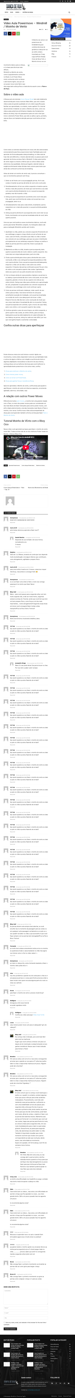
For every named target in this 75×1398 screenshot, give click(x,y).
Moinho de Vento (40, 465)
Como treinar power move (14, 374)
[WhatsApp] (18, 33)
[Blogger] (52, 1383)
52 (47, 29)
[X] (65, 1)
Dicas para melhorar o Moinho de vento (18, 371)
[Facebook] (60, 1)
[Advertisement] (17, 51)
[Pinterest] (14, 33)
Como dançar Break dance (28, 465)
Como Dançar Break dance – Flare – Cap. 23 (14, 488)
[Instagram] (63, 1)
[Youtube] (70, 1)
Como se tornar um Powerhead (16, 378)
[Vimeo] (68, 1)
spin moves (20, 401)
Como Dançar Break (27, 99)
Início (5, 17)
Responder (12, 522)
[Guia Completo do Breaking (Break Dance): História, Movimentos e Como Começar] (7, 1355)
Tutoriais (10, 17)
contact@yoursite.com (34, 1390)
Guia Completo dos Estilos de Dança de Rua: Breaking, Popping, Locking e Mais (17, 1346)
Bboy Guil (18, 1034)
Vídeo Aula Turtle (38, 1015)
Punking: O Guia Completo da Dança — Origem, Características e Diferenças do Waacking (17, 1366)
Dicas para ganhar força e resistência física (19, 381)
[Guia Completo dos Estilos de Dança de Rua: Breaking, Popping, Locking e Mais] (7, 1345)
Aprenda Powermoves (14, 465)
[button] (69, 12)
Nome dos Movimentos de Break (38, 487)
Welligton (13, 1000)
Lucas (12, 1022)
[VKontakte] (68, 1383)
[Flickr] (60, 1383)
